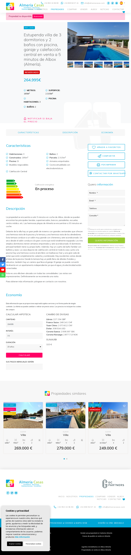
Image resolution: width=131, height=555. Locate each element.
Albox (94, 9)
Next (125, 41)
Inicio (31, 9)
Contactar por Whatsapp (109, 173)
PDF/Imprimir (108, 164)
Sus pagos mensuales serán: (20, 362)
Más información (22, 537)
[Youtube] (116, 3)
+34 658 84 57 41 (71, 3)
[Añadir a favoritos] (39, 405)
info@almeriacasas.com (94, 3)
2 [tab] (66, 458)
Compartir (108, 156)
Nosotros (42, 9)
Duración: (11, 342)
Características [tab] (28, 132)
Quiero (106, 240)
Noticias (104, 9)
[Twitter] (112, 3)
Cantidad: (10, 319)
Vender (84, 9)
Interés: (10, 331)
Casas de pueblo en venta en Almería (96, 536)
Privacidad (56, 523)
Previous (71, 41)
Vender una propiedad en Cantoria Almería (96, 533)
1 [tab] (64, 458)
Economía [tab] (107, 132)
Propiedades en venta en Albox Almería (96, 550)
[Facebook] (108, 3)
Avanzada (38, 16)
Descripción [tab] (70, 132)
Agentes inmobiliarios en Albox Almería (96, 547)
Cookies (69, 523)
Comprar (72, 9)
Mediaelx (119, 523)
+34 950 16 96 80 (50, 3)
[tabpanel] (23, 428)
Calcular (24, 355)
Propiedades (57, 9)
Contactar (118, 9)
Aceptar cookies (15, 544)
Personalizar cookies (33, 544)
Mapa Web (81, 523)
